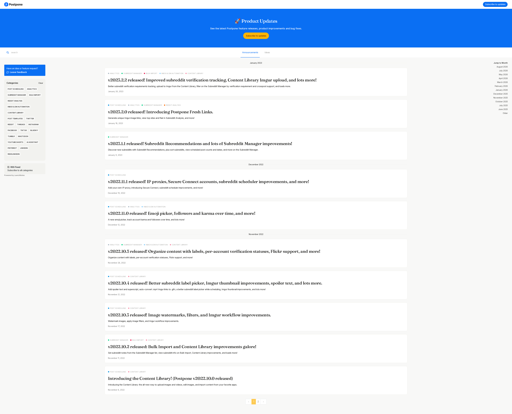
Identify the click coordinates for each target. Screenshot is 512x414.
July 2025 (503, 105)
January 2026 (502, 90)
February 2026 (501, 86)
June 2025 (503, 109)
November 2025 (500, 98)
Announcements (250, 52)
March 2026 (502, 82)
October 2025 (501, 101)
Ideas (267, 52)
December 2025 (500, 94)
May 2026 (503, 74)
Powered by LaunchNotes (14, 175)
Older (505, 113)
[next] (263, 401)
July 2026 (503, 70)
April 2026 (503, 78)
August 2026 (502, 67)
